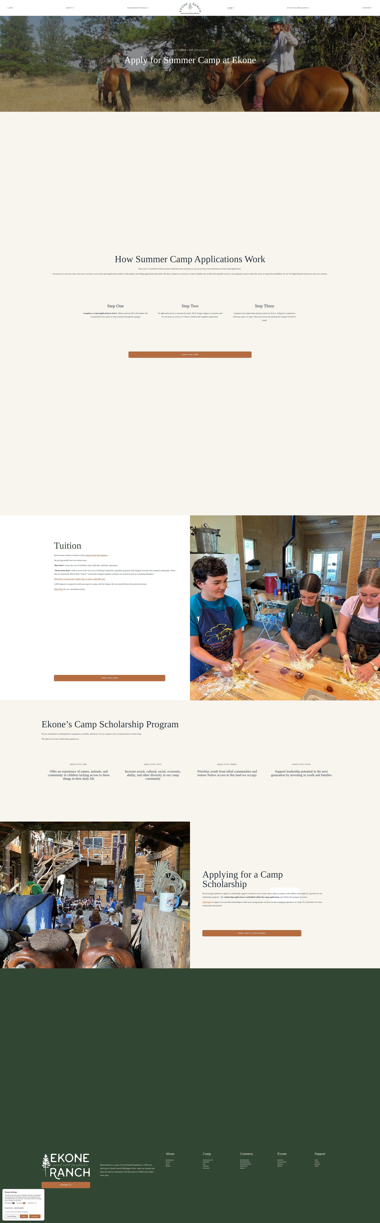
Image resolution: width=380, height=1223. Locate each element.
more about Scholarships (252, 933)
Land (10, 8)
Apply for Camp (190, 354)
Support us (66, 1185)
